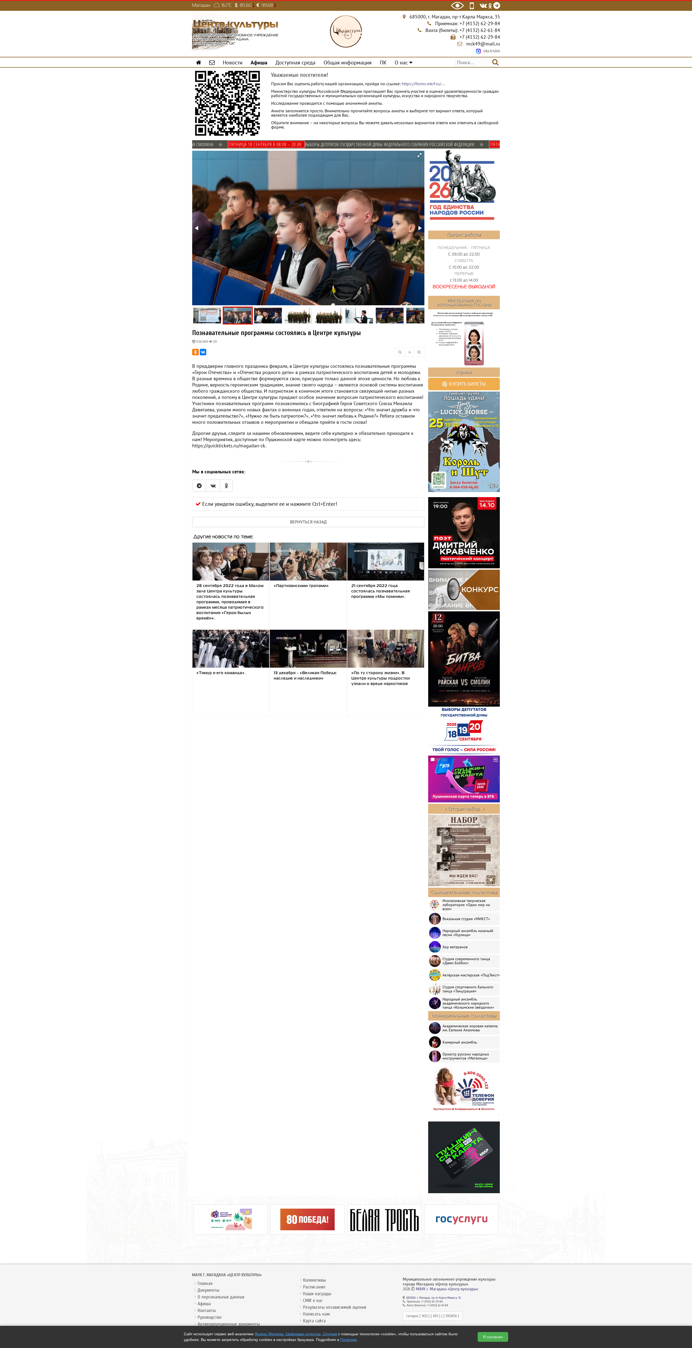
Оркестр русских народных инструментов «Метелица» (466, 1056)
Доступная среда (295, 62)
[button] (419, 155)
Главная (205, 1283)
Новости (232, 62)
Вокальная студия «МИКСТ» (466, 918)
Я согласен (493, 1337)
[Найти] (495, 62)
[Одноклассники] (195, 352)
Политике (348, 1339)
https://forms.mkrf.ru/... (423, 83)
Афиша (204, 1304)
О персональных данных (221, 1297)
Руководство (209, 1317)
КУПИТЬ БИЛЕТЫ (467, 384)
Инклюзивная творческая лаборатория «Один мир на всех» (466, 904)
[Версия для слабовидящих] (457, 5)
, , (455, 17)
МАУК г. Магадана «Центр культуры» (447, 1289)
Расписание (314, 1287)
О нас (402, 62)
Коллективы (314, 1280)
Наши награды (317, 1294)
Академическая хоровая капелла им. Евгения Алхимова (470, 1028)
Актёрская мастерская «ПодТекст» (471, 975)
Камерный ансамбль (460, 1042)
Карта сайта (314, 1321)
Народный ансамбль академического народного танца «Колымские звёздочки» (468, 1003)
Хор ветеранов (455, 946)
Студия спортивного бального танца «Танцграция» (468, 989)
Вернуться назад (308, 521)
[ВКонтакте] (203, 352)
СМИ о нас (313, 1300)
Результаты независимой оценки (334, 1307)
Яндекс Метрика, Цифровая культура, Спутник (296, 1334)
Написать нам (316, 1314)
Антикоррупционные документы (229, 1324)
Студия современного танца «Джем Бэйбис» (466, 960)
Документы (208, 1290)
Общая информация (348, 62)
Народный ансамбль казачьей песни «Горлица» (468, 932)
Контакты (207, 1310)
